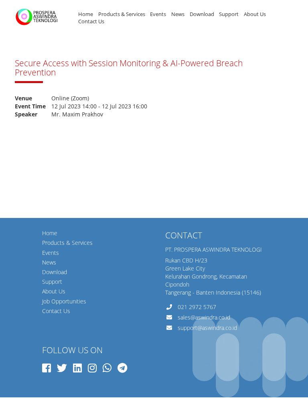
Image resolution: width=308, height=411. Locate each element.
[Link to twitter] (62, 367)
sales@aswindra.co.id (204, 317)
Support (229, 14)
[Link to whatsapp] (107, 367)
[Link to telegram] (122, 367)
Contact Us (91, 21)
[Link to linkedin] (77, 367)
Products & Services (121, 14)
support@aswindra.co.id (207, 328)
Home (85, 14)
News (177, 14)
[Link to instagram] (92, 367)
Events (158, 14)
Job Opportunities (64, 301)
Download (202, 14)
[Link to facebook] (46, 367)
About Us (255, 14)
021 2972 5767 (197, 307)
